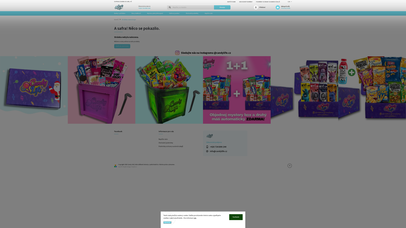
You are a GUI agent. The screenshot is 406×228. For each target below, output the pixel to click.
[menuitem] (121, 13)
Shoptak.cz (134, 167)
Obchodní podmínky (246, 2)
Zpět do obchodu (122, 46)
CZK (289, 2)
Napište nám (231, 2)
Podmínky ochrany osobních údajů (268, 2)
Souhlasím (236, 217)
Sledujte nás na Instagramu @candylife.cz (206, 53)
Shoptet (125, 167)
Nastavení (167, 222)
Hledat (222, 7)
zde (195, 218)
